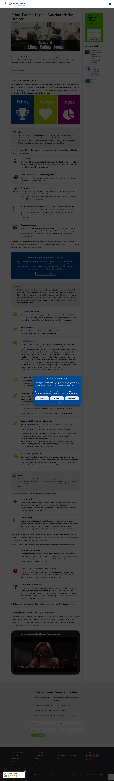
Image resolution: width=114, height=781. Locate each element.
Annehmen (42, 398)
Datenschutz (61, 402)
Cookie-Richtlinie (53, 402)
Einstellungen (72, 398)
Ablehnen (57, 398)
